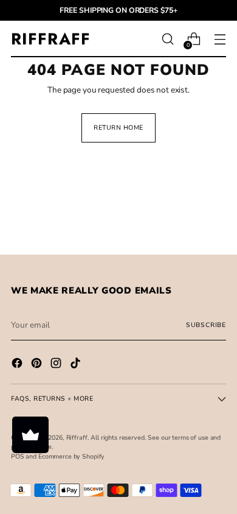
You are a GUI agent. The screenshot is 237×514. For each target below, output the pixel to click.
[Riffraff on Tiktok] (76, 365)
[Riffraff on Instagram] (57, 365)
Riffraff (77, 437)
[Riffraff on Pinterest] (37, 365)
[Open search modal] (167, 39)
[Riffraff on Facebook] (18, 365)
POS (17, 456)
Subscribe (206, 324)
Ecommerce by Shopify (71, 456)
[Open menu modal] (219, 39)
